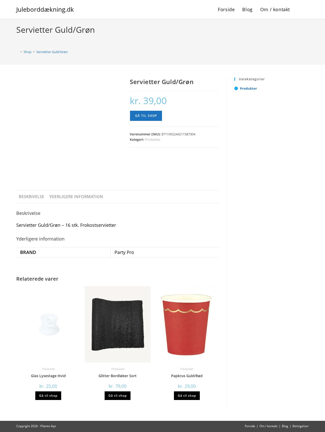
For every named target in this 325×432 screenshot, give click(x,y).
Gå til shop (146, 116)
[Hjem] (17, 52)
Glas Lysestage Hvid (48, 375)
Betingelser (300, 426)
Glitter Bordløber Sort (118, 375)
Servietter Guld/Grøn (52, 52)
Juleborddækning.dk (45, 9)
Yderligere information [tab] (76, 196)
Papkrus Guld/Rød (187, 375)
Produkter (152, 139)
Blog (285, 426)
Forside (250, 426)
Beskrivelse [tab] (31, 196)
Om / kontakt (268, 426)
